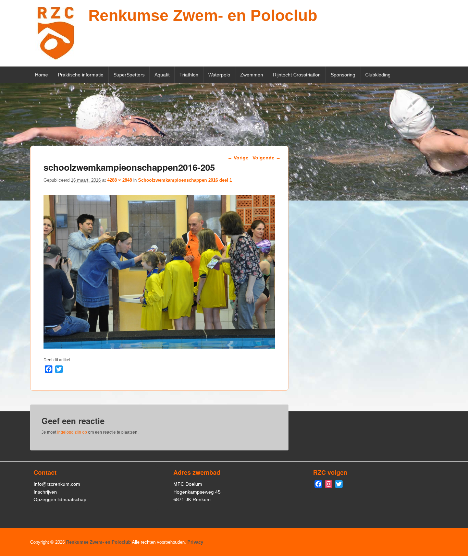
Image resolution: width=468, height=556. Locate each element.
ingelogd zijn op (72, 432)
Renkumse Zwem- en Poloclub (202, 15)
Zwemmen (251, 74)
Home (41, 74)
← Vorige (237, 157)
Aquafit (162, 74)
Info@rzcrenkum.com (57, 484)
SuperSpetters (129, 74)
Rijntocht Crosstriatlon (297, 74)
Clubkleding (378, 74)
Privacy (195, 542)
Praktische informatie (80, 74)
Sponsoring (343, 74)
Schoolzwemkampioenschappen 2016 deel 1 (185, 180)
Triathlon (189, 74)
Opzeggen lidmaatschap (60, 499)
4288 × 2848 (119, 180)
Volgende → (267, 157)
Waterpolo (219, 74)
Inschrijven (45, 492)
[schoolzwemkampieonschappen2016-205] (159, 347)
